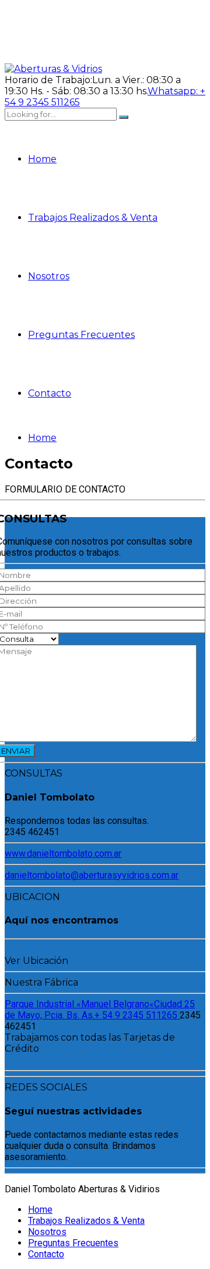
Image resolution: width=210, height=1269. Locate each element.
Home (42, 159)
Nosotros (48, 276)
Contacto (49, 393)
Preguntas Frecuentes (81, 334)
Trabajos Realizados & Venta (93, 217)
